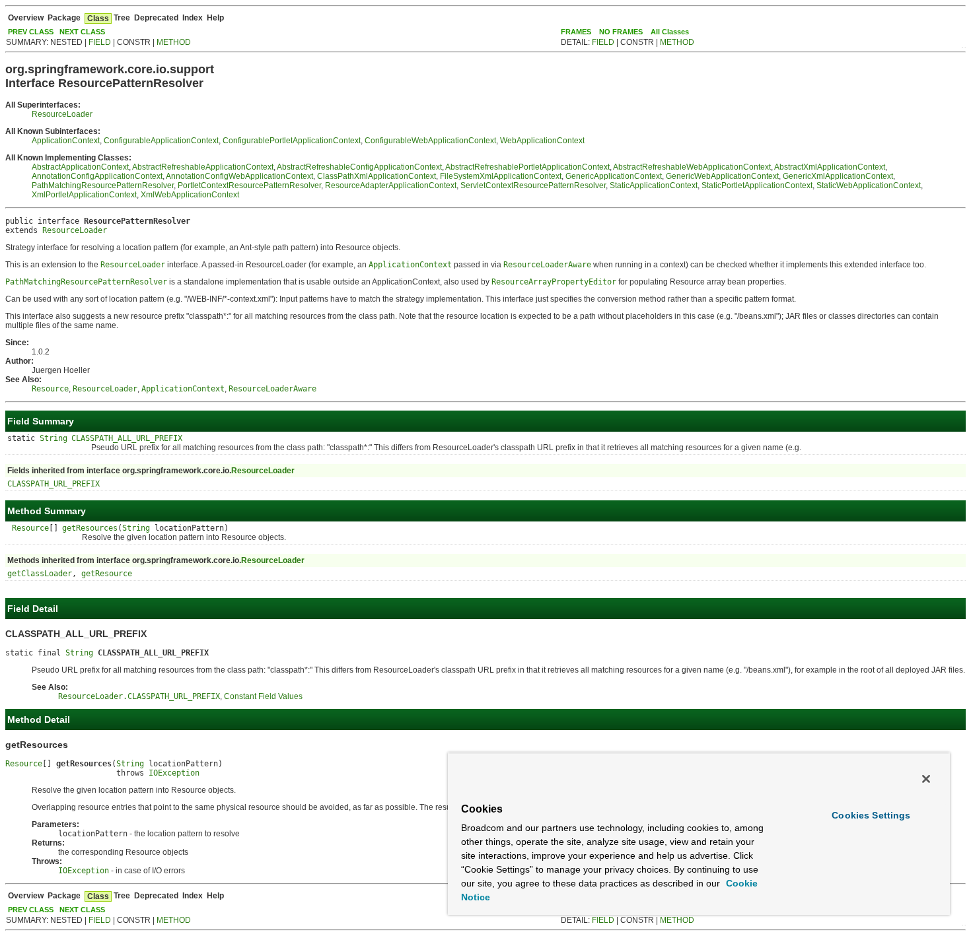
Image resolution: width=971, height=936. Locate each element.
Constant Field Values (263, 696)
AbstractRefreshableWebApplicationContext (692, 167)
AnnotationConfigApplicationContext (97, 176)
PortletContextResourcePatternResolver (249, 185)
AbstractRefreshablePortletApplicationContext (527, 167)
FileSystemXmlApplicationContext (500, 176)
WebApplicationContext (542, 140)
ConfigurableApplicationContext (161, 140)
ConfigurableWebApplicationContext (430, 140)
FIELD (100, 42)
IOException (174, 773)
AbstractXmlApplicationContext (829, 167)
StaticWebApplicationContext (868, 185)
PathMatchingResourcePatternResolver (103, 185)
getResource (106, 573)
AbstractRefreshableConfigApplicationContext (359, 167)
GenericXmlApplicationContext (838, 176)
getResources (90, 528)
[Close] (926, 778)
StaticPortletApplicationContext (756, 185)
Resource (30, 528)
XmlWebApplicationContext (190, 194)
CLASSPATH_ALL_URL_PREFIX (126, 438)
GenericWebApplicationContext (722, 176)
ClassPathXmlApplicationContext (376, 176)
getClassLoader (39, 573)
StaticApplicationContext (654, 185)
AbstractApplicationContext (80, 167)
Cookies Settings (871, 815)
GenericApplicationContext (613, 176)
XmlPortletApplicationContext (84, 194)
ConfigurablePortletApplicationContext (292, 140)
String (53, 438)
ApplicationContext (66, 140)
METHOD (174, 42)
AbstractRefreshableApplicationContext (202, 167)
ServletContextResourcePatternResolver (533, 185)
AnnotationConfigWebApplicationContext (239, 176)
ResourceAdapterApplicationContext (390, 185)
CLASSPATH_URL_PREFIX (53, 483)
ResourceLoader (62, 114)
